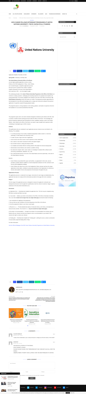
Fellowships (40, 13)
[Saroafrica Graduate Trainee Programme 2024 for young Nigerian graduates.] (32, 313)
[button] (10, 317)
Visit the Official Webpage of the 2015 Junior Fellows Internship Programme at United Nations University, (32, 225)
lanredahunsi (25, 25)
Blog (46, 13)
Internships (33, 13)
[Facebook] (69, 1)
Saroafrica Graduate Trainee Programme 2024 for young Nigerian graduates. (32, 321)
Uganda (67, 163)
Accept (68, 392)
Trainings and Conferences (54, 13)
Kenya (67, 157)
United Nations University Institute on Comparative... (13, 377)
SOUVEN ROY (15, 341)
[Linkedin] (72, 1)
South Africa (67, 151)
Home (10, 13)
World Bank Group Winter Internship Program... (12, 390)
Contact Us (64, 13)
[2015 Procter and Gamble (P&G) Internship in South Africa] (16, 313)
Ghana (67, 160)
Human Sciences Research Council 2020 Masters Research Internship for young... (48, 321)
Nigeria (67, 154)
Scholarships (27, 13)
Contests (67, 149)
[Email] (76, 1)
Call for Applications (17, 13)
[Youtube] (75, 1)
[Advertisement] (56, 7)
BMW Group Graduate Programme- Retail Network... (12, 383)
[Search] (76, 14)
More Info (72, 392)
